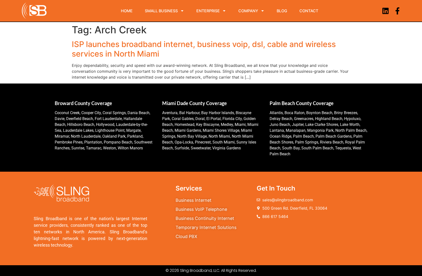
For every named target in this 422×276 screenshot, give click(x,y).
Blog (282, 10)
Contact (308, 10)
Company (248, 10)
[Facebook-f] (397, 10)
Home (127, 10)
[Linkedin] (385, 10)
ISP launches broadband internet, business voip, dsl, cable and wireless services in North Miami (204, 48)
